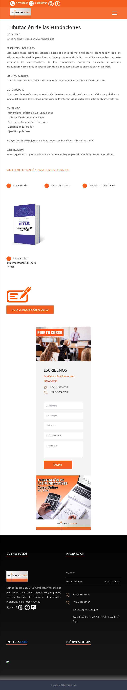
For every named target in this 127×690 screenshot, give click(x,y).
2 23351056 (21, 3)
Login (23, 642)
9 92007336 (40, 3)
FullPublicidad (69, 685)
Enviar (58, 464)
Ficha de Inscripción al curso (30, 309)
